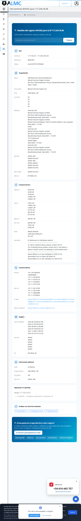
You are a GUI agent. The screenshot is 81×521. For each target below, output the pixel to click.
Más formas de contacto (63, 492)
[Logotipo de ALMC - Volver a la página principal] (12, 3)
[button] (3, 44)
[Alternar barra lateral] (4, 9)
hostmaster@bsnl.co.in (49, 299)
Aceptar (72, 512)
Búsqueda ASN (52, 411)
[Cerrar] (76, 481)
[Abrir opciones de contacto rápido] (76, 499)
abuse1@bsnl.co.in (34, 299)
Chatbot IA (30, 437)
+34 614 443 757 (63, 488)
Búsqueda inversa (37, 411)
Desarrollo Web (40, 437)
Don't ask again (46, 515)
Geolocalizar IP (21, 411)
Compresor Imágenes (66, 437)
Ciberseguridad (19, 437)
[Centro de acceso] (76, 3)
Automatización (52, 437)
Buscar (69, 40)
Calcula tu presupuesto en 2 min (29, 433)
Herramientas (14, 15)
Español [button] (64, 3)
